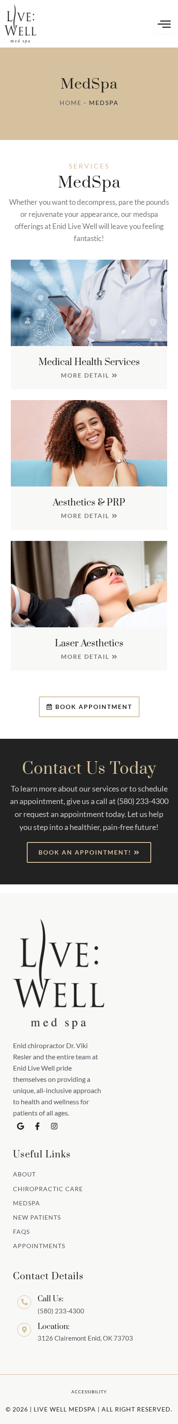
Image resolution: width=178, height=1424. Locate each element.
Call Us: (51, 1299)
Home (71, 102)
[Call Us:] (24, 1302)
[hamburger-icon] (164, 24)
